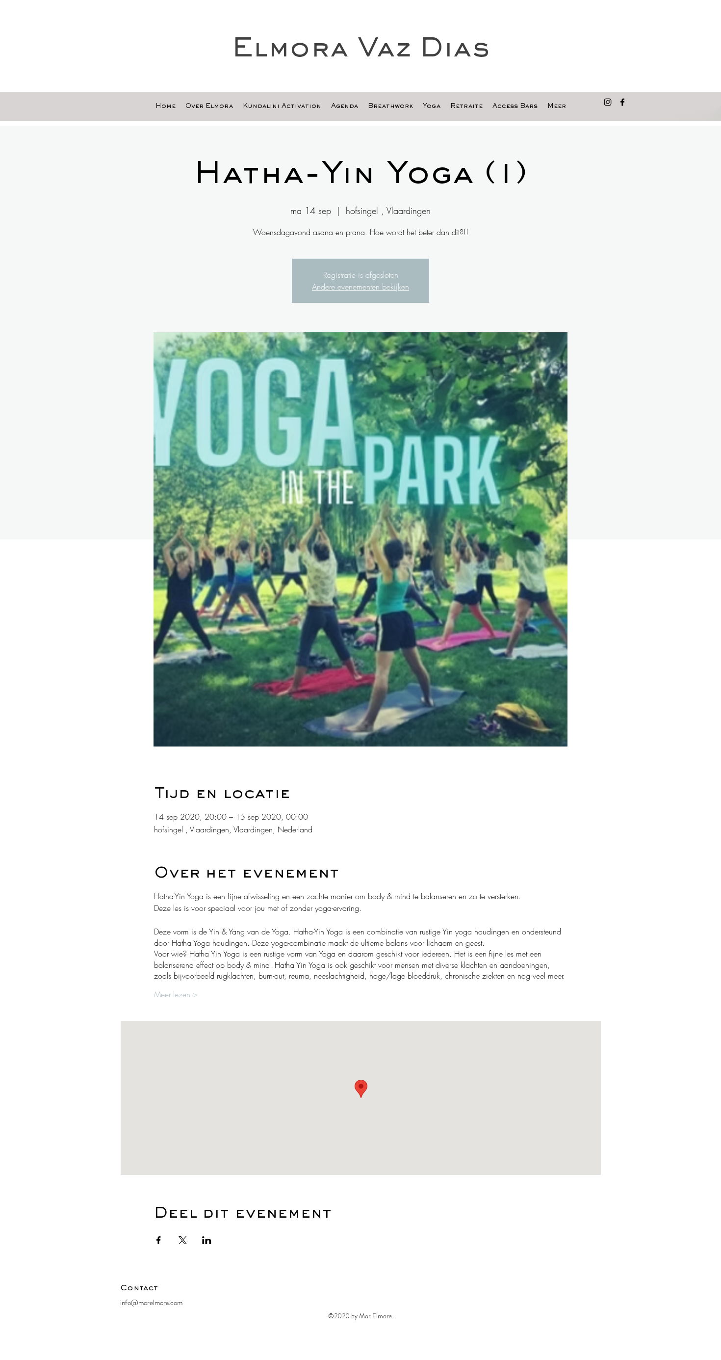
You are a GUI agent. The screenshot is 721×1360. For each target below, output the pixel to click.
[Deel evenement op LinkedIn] (206, 1240)
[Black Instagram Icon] (608, 102)
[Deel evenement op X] (182, 1240)
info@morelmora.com (151, 1302)
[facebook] (622, 102)
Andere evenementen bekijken (360, 286)
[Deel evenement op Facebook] (158, 1240)
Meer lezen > (176, 994)
